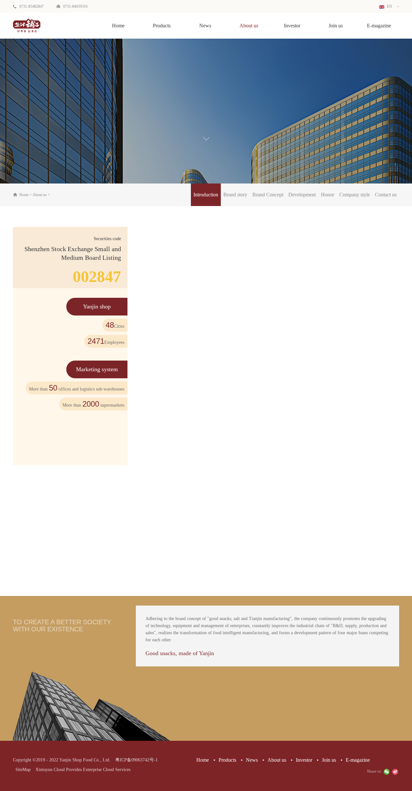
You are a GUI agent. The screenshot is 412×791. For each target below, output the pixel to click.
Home (118, 25)
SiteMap (22, 769)
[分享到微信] (386, 771)
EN (389, 6)
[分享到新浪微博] (395, 771)
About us (40, 195)
